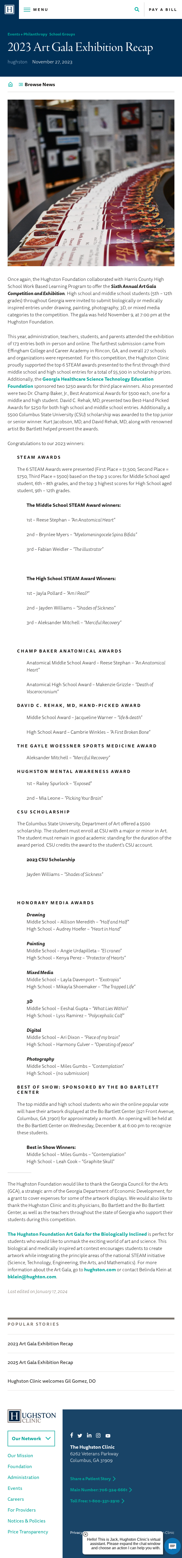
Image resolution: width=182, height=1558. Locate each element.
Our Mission (20, 1455)
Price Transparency (28, 1531)
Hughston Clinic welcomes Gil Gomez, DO (52, 1381)
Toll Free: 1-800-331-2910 (95, 1500)
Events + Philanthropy (27, 34)
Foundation (20, 1466)
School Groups (62, 34)
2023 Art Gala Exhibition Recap (40, 1343)
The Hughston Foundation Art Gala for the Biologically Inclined (77, 1234)
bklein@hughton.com (32, 1276)
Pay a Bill (163, 9)
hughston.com (100, 1269)
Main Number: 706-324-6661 (98, 1489)
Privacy (76, 1532)
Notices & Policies (27, 1520)
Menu (41, 9)
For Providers (22, 1510)
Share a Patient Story (90, 1478)
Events (15, 1488)
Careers (16, 1499)
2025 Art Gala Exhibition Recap (40, 1362)
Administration (23, 1477)
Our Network (26, 1438)
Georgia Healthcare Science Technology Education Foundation (81, 382)
